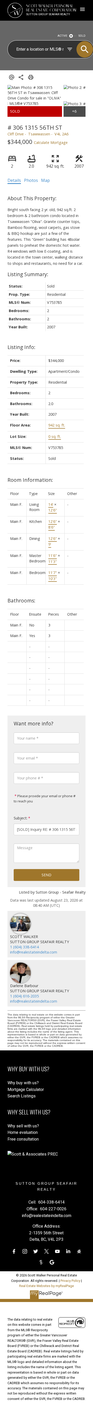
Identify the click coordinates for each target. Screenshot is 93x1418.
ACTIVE (62, 35)
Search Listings (21, 1096)
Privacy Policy (70, 1281)
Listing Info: (21, 347)
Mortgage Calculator (25, 1089)
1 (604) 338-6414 (24, 946)
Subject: (20, 818)
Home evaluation (22, 1132)
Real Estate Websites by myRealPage (46, 1286)
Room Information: (30, 479)
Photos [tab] (31, 180)
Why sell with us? (23, 1125)
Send (46, 874)
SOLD (82, 35)
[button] (14, 1251)
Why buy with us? (23, 1082)
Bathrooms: (21, 600)
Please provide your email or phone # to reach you (44, 798)
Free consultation (23, 1139)
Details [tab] (14, 180)
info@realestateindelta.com (33, 952)
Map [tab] (45, 180)
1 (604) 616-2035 (24, 996)
